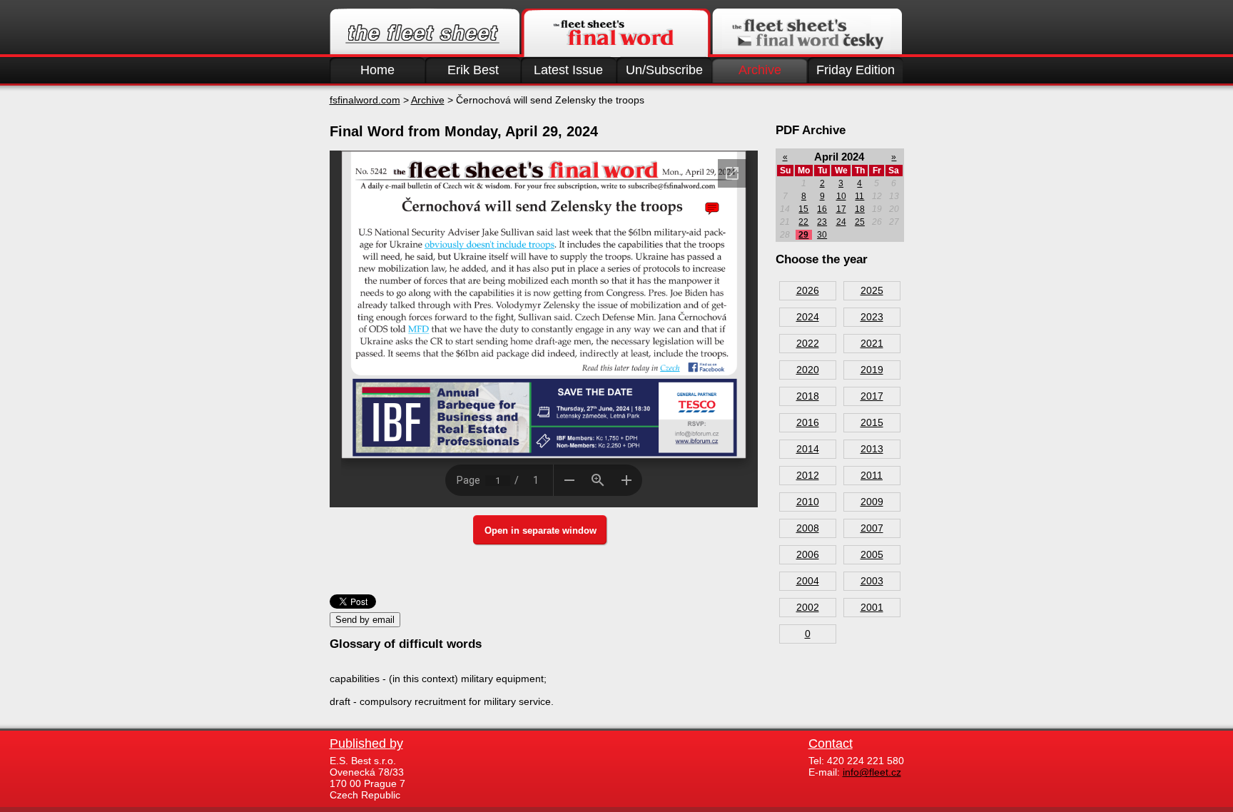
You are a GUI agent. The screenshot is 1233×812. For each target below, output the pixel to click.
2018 (807, 396)
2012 (807, 475)
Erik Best (473, 70)
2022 (807, 343)
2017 (872, 396)
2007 (872, 528)
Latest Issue (568, 70)
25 (860, 222)
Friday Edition (855, 70)
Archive (760, 70)
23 (822, 222)
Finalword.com (616, 33)
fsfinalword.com (365, 100)
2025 (872, 290)
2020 (807, 369)
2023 (872, 317)
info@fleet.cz (872, 772)
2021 (872, 343)
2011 (872, 475)
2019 (872, 369)
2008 (807, 528)
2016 (807, 422)
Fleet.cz (424, 33)
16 (822, 209)
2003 (872, 581)
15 (803, 209)
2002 (807, 607)
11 (859, 196)
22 (803, 222)
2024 (807, 317)
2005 (872, 554)
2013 (872, 449)
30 (822, 235)
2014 (807, 449)
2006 (807, 554)
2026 (807, 290)
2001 (872, 607)
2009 (872, 501)
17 (841, 209)
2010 (807, 501)
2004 (807, 581)
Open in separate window (540, 530)
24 (841, 222)
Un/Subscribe (664, 70)
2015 (872, 422)
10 (841, 196)
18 (860, 209)
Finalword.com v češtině (807, 33)
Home (377, 70)
